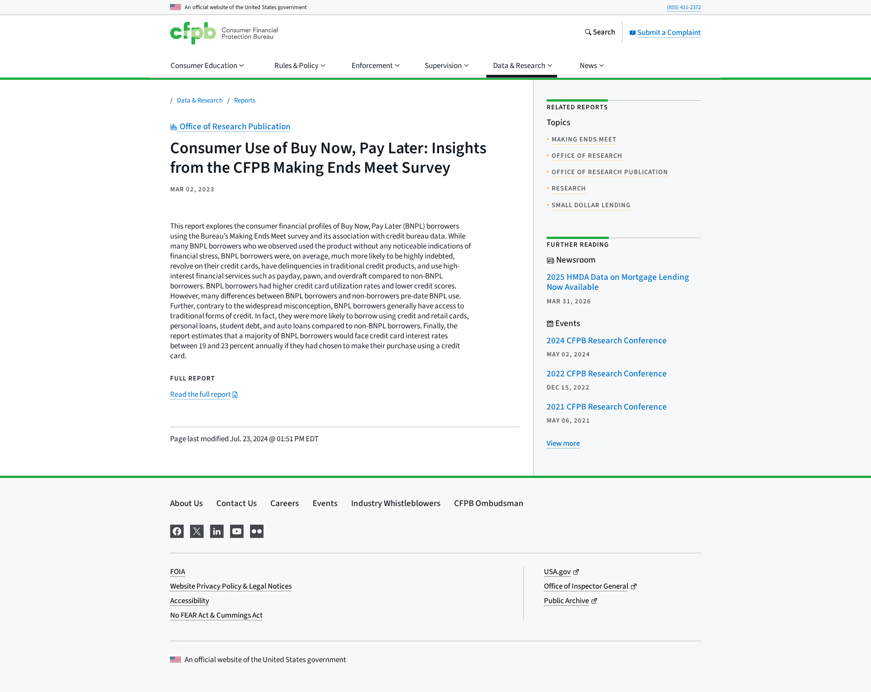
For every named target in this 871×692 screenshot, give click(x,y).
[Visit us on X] (197, 530)
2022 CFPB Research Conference (607, 374)
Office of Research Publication (234, 127)
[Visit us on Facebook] (177, 530)
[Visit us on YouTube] (237, 530)
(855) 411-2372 (684, 7)
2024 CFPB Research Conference (607, 341)
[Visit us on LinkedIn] (217, 530)
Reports (244, 100)
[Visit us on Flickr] (257, 530)
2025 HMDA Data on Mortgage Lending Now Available (618, 282)
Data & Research (200, 100)
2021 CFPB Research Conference (607, 407)
